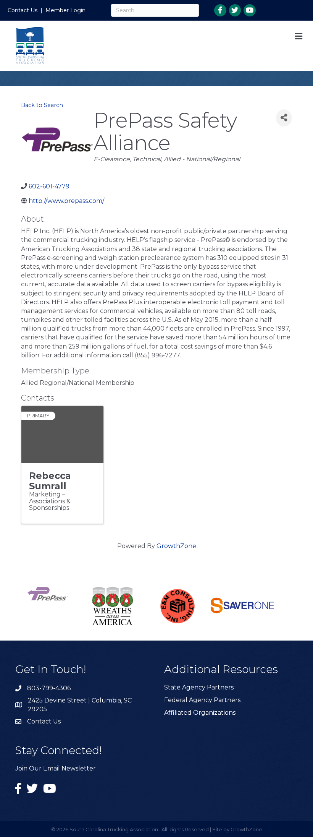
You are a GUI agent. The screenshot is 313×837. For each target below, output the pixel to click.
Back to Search (42, 105)
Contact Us (22, 10)
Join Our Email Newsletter (55, 768)
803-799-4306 (49, 688)
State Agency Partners (199, 687)
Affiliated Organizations (200, 712)
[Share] (284, 118)
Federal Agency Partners (202, 700)
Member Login (65, 10)
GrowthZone (176, 546)
